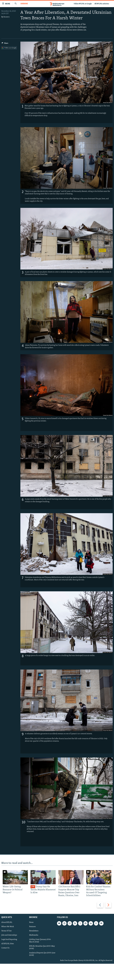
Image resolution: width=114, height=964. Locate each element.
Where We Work (7, 927)
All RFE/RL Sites (7, 944)
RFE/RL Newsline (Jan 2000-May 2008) (42, 947)
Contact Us (5, 948)
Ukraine (24, 4)
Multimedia (33, 935)
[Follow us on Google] (75, 923)
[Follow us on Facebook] (85, 923)
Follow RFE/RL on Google (83, 4)
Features (32, 927)
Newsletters (33, 931)
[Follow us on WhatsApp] (96, 923)
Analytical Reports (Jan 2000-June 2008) (42, 954)
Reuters (7, 17)
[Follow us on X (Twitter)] (80, 923)
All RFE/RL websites (102, 4)
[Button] (4, 44)
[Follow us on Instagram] (70, 923)
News (31, 922)
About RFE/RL (6, 922)
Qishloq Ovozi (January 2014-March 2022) (40, 941)
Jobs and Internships (9, 935)
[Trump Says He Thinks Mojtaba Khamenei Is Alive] (43, 877)
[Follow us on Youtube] (59, 923)
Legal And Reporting (9, 939)
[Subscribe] (101, 923)
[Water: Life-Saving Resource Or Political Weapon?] (15, 877)
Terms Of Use (6, 931)
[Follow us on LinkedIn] (91, 923)
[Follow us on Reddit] (64, 923)
